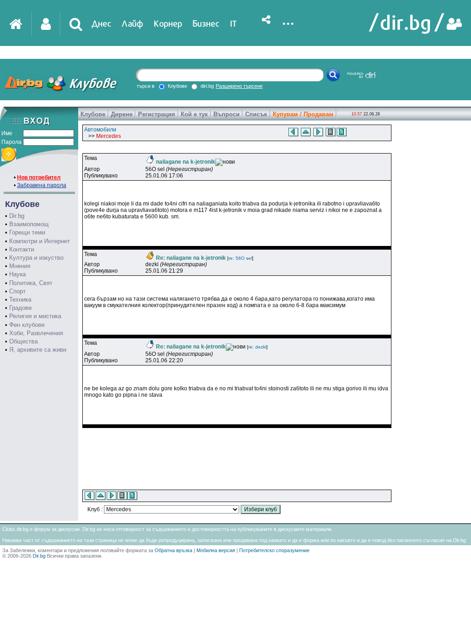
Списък (256, 114)
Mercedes (108, 136)
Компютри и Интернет (39, 241)
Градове (20, 307)
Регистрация (156, 114)
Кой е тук (194, 114)
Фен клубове (27, 324)
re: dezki (257, 346)
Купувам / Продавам (303, 114)
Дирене (121, 114)
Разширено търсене (239, 86)
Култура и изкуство (36, 257)
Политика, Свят (30, 283)
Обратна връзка (173, 550)
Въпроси (226, 114)
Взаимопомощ (29, 224)
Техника (20, 299)
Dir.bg (16, 215)
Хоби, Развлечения (36, 333)
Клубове (92, 114)
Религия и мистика (35, 316)
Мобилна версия (215, 550)
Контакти (21, 249)
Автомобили (100, 129)
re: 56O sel (240, 258)
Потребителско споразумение (274, 550)
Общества (23, 341)
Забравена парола (41, 185)
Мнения (19, 266)
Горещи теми (27, 232)
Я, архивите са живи (37, 349)
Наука (17, 274)
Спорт (17, 291)
